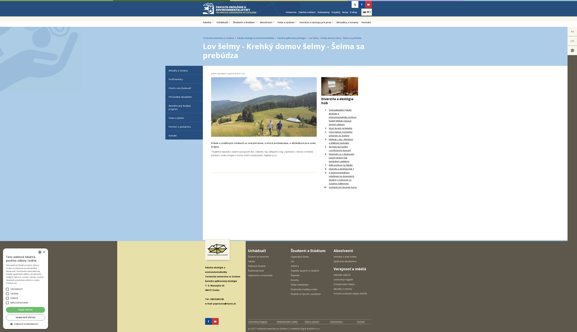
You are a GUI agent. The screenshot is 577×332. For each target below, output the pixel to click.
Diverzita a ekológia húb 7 (341, 168)
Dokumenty (324, 12)
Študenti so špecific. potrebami (306, 294)
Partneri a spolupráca (180, 126)
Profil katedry (176, 79)
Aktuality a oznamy (347, 22)
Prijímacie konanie (257, 266)
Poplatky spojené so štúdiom (305, 270)
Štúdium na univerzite (258, 256)
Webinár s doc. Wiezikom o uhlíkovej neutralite (341, 141)
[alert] (25, 288)
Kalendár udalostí (342, 274)
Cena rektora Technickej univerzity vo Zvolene (340, 134)
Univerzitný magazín (343, 279)
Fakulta (207, 22)
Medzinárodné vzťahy (287, 321)
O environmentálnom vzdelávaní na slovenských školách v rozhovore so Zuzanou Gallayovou (341, 178)
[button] (7, 289)
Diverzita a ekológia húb (337, 101)
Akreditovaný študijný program (180, 107)
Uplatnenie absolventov (345, 261)
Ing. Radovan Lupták (224, 74)
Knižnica (295, 266)
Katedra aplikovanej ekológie (291, 38)
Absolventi (266, 22)
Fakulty (251, 261)
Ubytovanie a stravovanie (260, 275)
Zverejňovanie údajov (344, 284)
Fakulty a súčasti (307, 12)
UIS (572, 41)
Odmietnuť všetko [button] (25, 317)
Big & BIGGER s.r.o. (310, 328)
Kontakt (366, 22)
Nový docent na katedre (340, 128)
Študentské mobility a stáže (304, 289)
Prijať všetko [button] (25, 310)
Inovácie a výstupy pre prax (315, 22)
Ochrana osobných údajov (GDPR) (350, 293)
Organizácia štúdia (300, 256)
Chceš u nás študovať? (180, 88)
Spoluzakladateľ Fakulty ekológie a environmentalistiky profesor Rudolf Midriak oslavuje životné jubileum (343, 117)
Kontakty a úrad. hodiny (345, 256)
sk (368, 11)
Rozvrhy (295, 280)
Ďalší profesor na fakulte (341, 165)
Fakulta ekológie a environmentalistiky (255, 38)
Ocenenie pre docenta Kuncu (343, 187)
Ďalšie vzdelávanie (299, 284)
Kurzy (345, 12)
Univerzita (291, 12)
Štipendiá (295, 275)
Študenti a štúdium (244, 22)
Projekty (336, 12)
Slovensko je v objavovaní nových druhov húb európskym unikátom (341, 158)
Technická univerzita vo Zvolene (218, 38)
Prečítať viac (11, 283)
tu (276, 155)
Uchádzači (223, 22)
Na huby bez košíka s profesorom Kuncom (340, 148)
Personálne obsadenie (180, 96)
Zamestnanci (336, 321)
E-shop (353, 12)
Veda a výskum (286, 22)
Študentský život (256, 270)
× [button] (44, 252)
